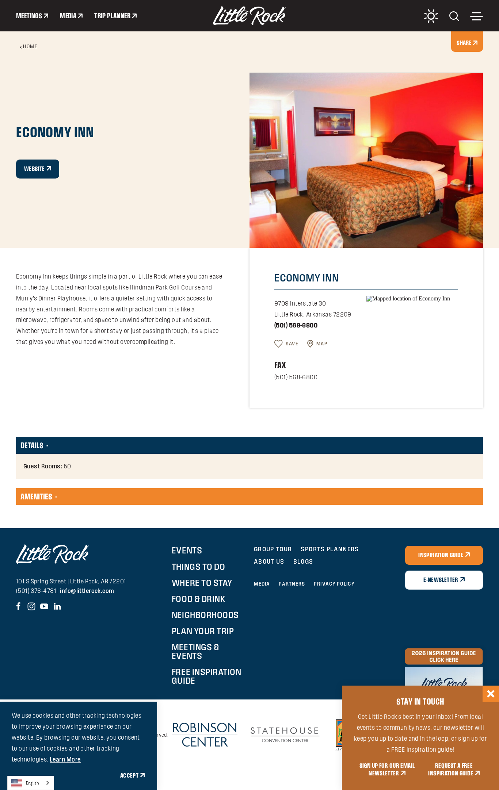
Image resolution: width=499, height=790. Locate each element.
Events (187, 550)
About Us (269, 561)
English (32, 783)
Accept (129, 775)
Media (68, 15)
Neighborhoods (205, 615)
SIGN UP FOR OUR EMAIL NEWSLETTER (387, 769)
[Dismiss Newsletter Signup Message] (491, 694)
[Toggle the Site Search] (454, 15)
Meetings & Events (195, 651)
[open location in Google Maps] (408, 298)
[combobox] (30, 783)
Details (31, 445)
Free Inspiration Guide (206, 676)
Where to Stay (202, 582)
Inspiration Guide (440, 555)
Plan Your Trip (203, 631)
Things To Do (198, 566)
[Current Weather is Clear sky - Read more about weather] (431, 16)
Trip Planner (112, 15)
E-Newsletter (440, 579)
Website (34, 168)
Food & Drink (198, 598)
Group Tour (273, 548)
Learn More (65, 759)
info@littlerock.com (87, 590)
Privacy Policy (334, 584)
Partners (292, 584)
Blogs (303, 561)
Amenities (36, 496)
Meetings (29, 15)
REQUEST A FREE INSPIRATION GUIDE (450, 769)
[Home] (249, 15)
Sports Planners (330, 548)
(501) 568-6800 (295, 325)
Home (30, 46)
